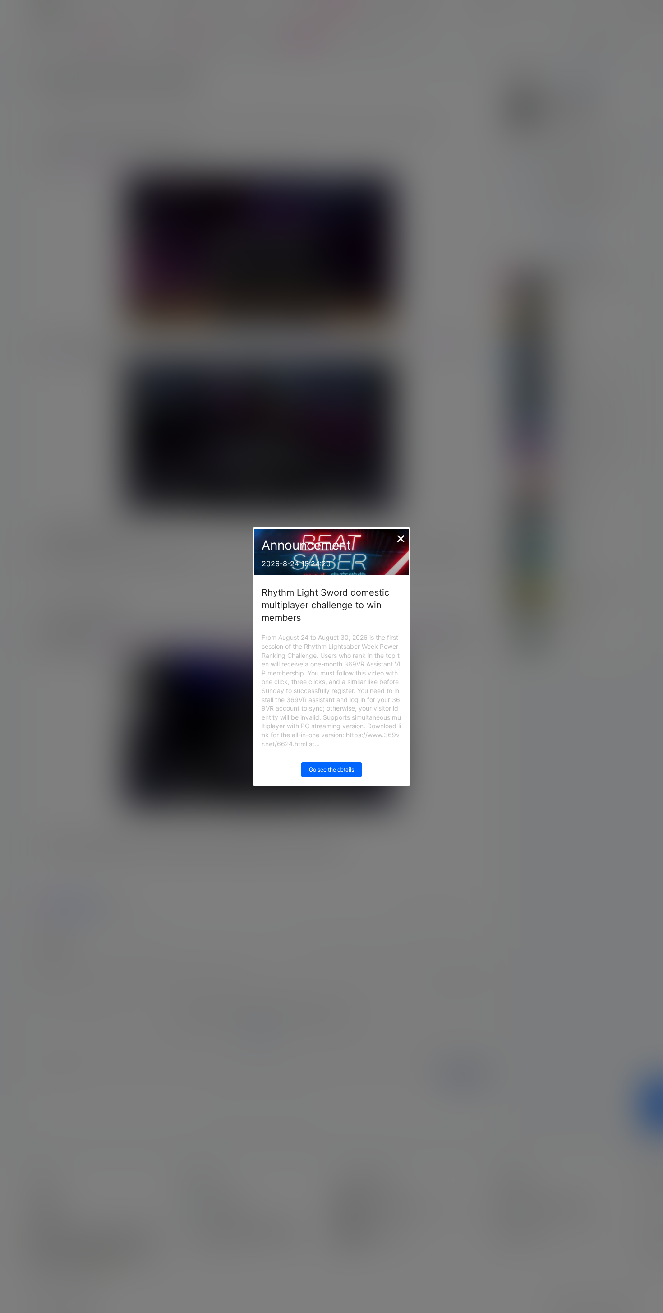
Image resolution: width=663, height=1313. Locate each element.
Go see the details (331, 769)
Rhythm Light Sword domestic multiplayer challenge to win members (325, 605)
